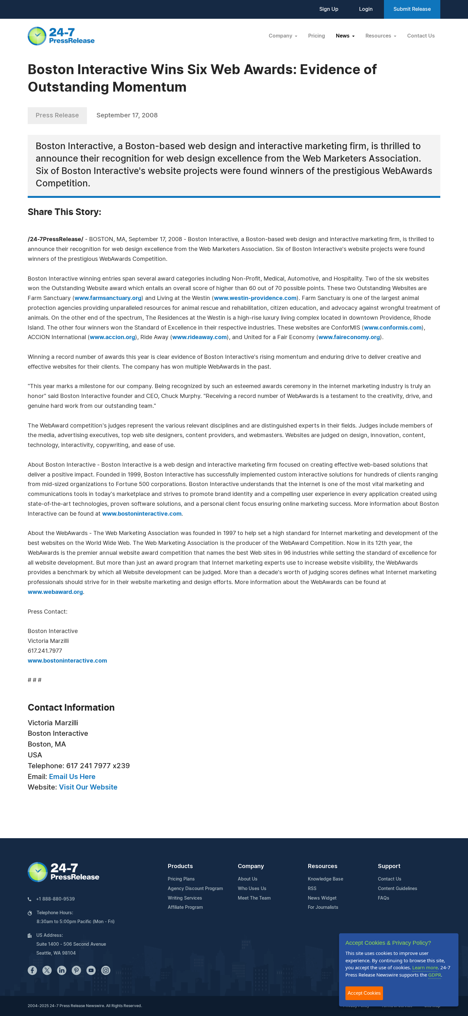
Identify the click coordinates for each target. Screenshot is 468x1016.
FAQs (383, 898)
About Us (248, 879)
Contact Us (421, 35)
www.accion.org (112, 337)
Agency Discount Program (195, 889)
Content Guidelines (397, 889)
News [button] (343, 35)
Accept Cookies (364, 993)
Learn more (425, 967)
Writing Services (185, 898)
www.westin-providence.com (255, 298)
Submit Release (412, 9)
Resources (322, 866)
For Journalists (323, 907)
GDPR (434, 974)
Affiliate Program (185, 907)
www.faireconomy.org (349, 337)
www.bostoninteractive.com (141, 514)
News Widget (322, 898)
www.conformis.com (393, 328)
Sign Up (328, 9)
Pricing (316, 35)
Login (366, 9)
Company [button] (281, 35)
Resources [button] (379, 35)
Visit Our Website (88, 787)
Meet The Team (254, 898)
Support (389, 866)
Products (180, 866)
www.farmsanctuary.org (107, 298)
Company (251, 866)
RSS (312, 889)
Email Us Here (72, 776)
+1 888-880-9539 (55, 899)
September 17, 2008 (127, 115)
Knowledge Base (325, 879)
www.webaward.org (55, 592)
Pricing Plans (181, 879)
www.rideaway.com (199, 337)
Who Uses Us (252, 889)
